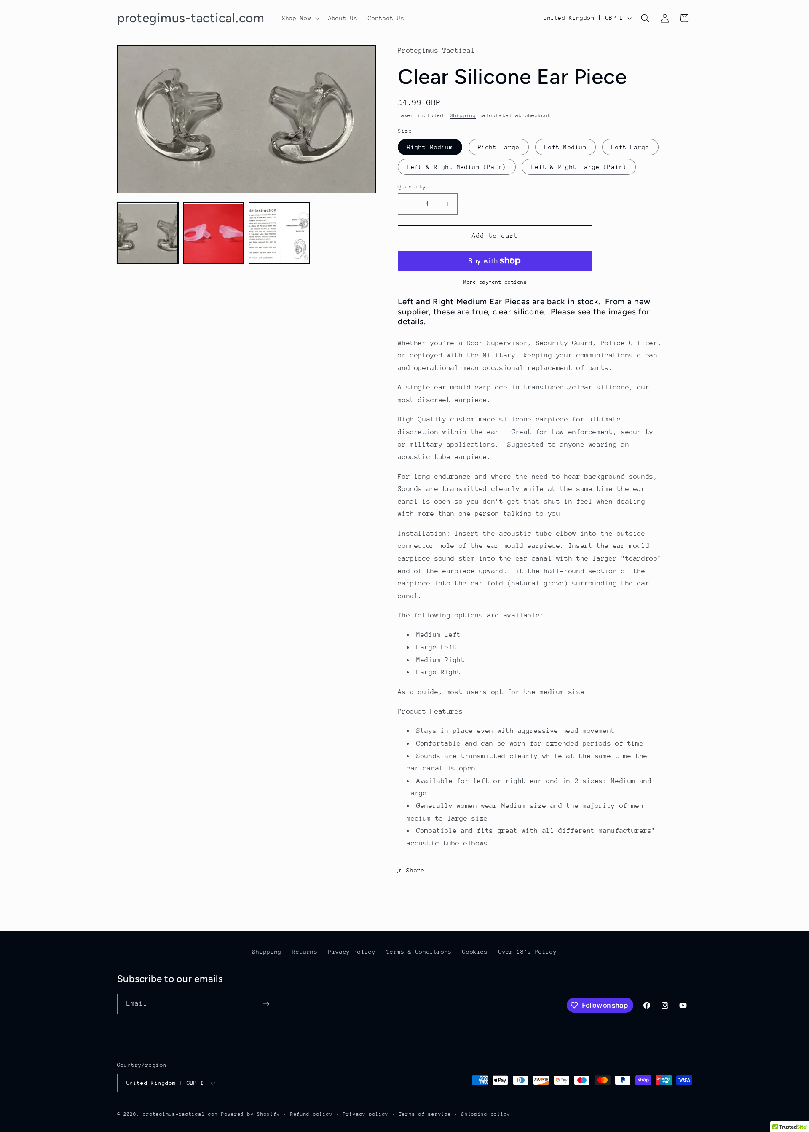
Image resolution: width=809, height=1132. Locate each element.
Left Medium (565, 147)
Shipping (463, 115)
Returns (304, 951)
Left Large (630, 147)
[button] (300, 18)
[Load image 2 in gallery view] (213, 233)
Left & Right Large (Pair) (578, 167)
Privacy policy (365, 1114)
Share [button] (415, 870)
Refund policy (311, 1114)
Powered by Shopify (250, 1114)
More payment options (495, 282)
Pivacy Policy (351, 951)
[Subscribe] (266, 1004)
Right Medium (430, 147)
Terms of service (425, 1114)
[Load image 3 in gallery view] (279, 233)
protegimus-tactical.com (180, 1114)
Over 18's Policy (527, 951)
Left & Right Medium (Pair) (456, 167)
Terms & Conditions (419, 951)
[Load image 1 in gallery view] (148, 233)
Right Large (499, 147)
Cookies (475, 951)
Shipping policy (485, 1114)
